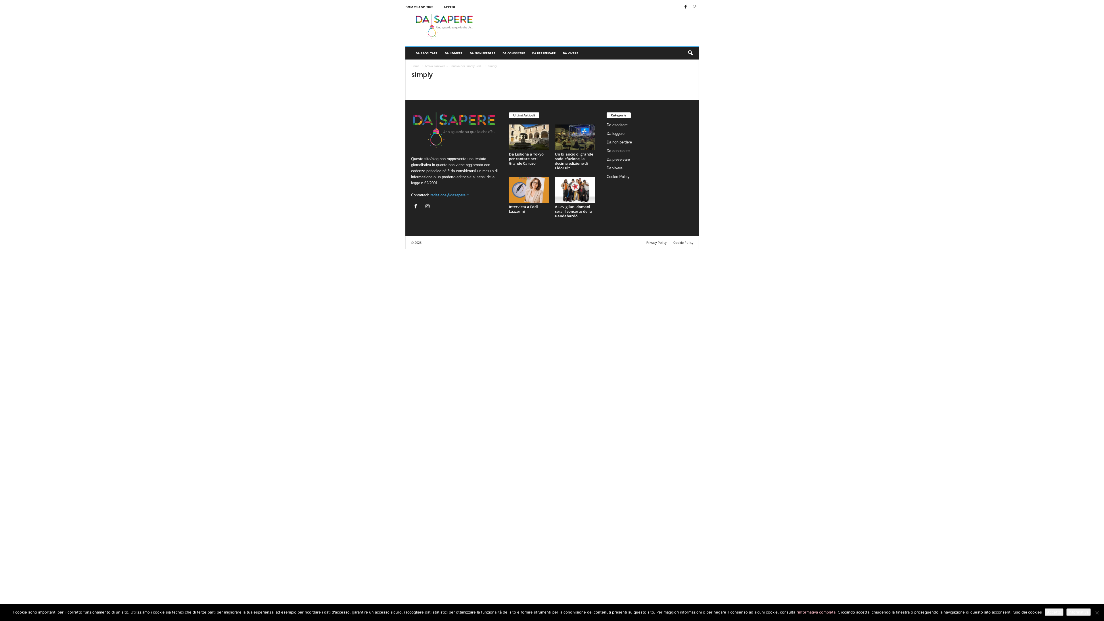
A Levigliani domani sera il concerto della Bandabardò (573, 211)
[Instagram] (694, 7)
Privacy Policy (656, 242)
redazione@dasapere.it (449, 195)
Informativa (1078, 612)
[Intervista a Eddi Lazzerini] (529, 190)
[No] (1097, 613)
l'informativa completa (815, 612)
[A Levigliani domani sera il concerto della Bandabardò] (575, 190)
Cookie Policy (618, 177)
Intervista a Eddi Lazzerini (523, 209)
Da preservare (544, 53)
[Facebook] (685, 7)
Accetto (1054, 612)
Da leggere (454, 53)
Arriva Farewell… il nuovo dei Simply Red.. (453, 66)
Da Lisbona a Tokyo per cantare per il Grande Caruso (526, 159)
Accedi (449, 7)
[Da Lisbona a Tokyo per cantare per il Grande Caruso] (529, 137)
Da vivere (570, 53)
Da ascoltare (427, 53)
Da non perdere (482, 53)
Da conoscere (514, 53)
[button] (690, 53)
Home (415, 66)
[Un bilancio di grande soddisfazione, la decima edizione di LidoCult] (575, 137)
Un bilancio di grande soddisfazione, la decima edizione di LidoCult (574, 161)
